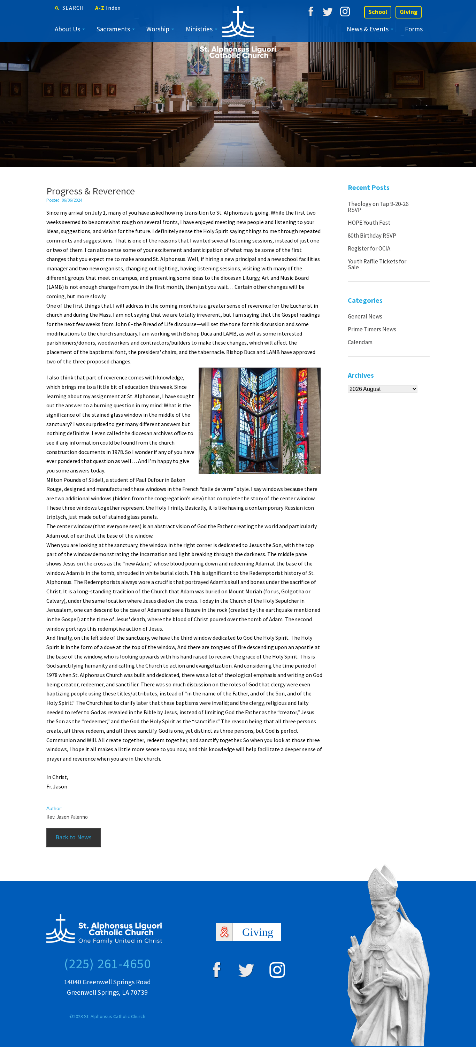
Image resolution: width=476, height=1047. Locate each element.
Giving (408, 12)
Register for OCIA (369, 248)
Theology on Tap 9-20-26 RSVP (378, 207)
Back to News (73, 837)
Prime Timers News (372, 329)
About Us (67, 29)
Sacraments (113, 29)
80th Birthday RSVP (372, 235)
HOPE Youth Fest (369, 222)
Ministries (199, 29)
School (377, 12)
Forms (414, 29)
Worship (157, 29)
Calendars (360, 342)
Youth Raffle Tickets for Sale (377, 264)
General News (365, 316)
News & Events (368, 29)
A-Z (108, 7)
